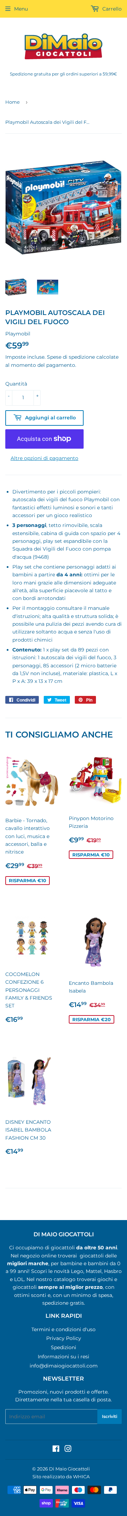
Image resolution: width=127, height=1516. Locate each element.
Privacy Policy (63, 1338)
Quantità (16, 384)
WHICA (81, 1476)
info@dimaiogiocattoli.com (64, 1366)
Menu (21, 9)
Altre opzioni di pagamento (44, 458)
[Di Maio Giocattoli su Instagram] (68, 1450)
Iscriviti (109, 1416)
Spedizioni (63, 1347)
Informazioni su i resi (63, 1356)
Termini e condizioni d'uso (63, 1329)
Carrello (111, 9)
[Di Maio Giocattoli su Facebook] (56, 1450)
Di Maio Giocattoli (69, 1469)
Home (12, 102)
